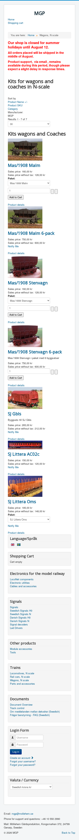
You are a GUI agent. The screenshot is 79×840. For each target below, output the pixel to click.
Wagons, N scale (19, 680)
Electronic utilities (20, 582)
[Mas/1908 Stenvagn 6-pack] (25, 335)
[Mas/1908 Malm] (25, 149)
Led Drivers (16, 628)
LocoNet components (22, 579)
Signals (14, 607)
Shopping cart (15, 23)
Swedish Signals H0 (21, 610)
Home (11, 19)
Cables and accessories (23, 586)
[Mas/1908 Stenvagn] (25, 266)
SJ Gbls (14, 413)
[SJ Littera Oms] (25, 486)
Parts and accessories (22, 683)
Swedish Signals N (20, 614)
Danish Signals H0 (20, 617)
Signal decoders (19, 624)
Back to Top (68, 832)
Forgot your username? (23, 761)
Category (13, 109)
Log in (15, 751)
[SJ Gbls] (25, 397)
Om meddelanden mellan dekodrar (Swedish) (35, 711)
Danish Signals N (19, 621)
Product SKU (15, 105)
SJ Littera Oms (22, 501)
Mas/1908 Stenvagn (28, 283)
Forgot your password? (22, 765)
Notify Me (13, 246)
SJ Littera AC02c (23, 454)
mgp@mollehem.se (22, 813)
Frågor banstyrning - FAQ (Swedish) (30, 715)
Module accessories (21, 649)
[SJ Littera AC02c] (25, 444)
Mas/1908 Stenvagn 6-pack (35, 352)
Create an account (20, 758)
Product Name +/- (18, 102)
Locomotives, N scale (22, 673)
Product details (16, 204)
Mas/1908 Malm (24, 165)
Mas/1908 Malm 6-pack (31, 233)
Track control (17, 708)
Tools (13, 652)
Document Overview (21, 704)
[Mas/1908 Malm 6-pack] (25, 217)
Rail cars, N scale (20, 676)
